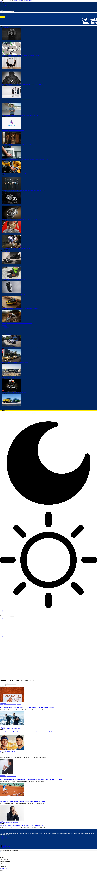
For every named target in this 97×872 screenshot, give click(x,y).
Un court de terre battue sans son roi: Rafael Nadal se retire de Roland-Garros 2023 (22, 801)
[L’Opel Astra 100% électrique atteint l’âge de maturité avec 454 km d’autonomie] (11, 405)
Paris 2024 (7, 751)
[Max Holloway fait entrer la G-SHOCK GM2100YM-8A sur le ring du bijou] (11, 247)
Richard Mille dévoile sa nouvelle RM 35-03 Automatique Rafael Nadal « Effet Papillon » (23, 825)
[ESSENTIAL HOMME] (20, 414)
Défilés (5, 5)
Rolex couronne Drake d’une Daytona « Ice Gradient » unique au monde (15, 233)
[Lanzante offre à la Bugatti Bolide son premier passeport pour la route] (11, 391)
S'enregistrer (12, 642)
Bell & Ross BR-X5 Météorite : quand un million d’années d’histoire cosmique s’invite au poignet (19, 204)
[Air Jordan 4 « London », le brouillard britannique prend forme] (11, 278)
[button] (1, 1)
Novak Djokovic (3, 704)
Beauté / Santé (6, 6)
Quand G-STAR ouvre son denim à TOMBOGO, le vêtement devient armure (16, 99)
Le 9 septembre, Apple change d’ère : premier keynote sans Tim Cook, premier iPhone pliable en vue (20, 115)
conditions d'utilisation (28, 0)
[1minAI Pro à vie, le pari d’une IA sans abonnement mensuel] (11, 129)
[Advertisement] (48, 654)
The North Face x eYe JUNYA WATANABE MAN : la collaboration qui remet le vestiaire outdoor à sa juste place (22, 84)
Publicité (1, 727)
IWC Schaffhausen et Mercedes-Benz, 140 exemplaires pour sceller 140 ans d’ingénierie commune (19, 219)
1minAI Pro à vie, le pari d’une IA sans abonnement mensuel (13, 130)
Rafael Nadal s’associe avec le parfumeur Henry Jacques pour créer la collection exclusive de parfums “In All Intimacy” (32, 779)
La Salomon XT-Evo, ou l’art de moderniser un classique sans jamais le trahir (16, 294)
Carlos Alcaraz (2, 751)
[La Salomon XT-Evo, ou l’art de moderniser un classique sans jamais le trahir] (11, 293)
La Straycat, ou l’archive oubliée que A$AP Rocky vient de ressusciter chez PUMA (17, 323)
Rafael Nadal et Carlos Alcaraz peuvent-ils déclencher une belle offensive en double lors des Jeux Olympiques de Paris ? (32, 755)
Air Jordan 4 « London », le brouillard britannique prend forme (13, 279)
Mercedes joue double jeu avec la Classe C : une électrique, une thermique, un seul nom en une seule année (21, 347)
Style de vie (4, 703)
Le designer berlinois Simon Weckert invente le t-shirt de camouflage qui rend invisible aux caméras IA (20, 55)
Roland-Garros (13, 704)
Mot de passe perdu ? (4, 868)
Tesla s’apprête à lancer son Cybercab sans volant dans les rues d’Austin (15, 362)
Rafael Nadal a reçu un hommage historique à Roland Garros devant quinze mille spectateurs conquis (27, 707)
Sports (5, 7)
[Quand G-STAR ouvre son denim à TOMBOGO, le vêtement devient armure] (11, 98)
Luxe (5, 8)
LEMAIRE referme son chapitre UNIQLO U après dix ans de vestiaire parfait (16, 69)
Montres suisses (10, 822)
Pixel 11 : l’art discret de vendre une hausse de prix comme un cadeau (14, 173)
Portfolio (4, 727)
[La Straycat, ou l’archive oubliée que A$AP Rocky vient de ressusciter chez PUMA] (11, 322)
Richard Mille (15, 822)
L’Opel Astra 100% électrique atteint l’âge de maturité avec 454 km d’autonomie (16, 406)
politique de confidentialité (17, 0)
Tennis (20, 704)
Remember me (4, 866)
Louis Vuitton (2, 728)
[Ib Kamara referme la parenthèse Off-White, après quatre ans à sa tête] (11, 39)
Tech (5, 4)
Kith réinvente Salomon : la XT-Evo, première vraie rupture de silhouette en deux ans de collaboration (20, 308)
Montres (1, 821)
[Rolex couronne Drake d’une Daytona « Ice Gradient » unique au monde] (11, 232)
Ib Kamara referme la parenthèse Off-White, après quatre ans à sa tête (14, 40)
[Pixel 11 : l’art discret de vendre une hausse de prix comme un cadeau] (11, 172)
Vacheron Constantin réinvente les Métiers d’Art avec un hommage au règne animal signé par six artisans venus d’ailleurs (23, 190)
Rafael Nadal (8, 704)
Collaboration (2, 776)
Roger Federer (17, 728)
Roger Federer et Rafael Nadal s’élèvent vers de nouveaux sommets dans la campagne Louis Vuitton (26, 731)
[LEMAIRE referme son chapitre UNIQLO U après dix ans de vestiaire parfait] (11, 68)
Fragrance (7, 776)
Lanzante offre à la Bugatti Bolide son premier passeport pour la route (14, 392)
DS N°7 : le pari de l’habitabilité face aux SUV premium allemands (14, 377)
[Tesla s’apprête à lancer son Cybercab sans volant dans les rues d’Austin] (11, 361)
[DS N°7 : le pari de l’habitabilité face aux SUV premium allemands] (11, 375)
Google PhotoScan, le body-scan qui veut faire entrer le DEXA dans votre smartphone (17, 144)
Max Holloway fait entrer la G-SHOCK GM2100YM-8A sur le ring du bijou (16, 248)
